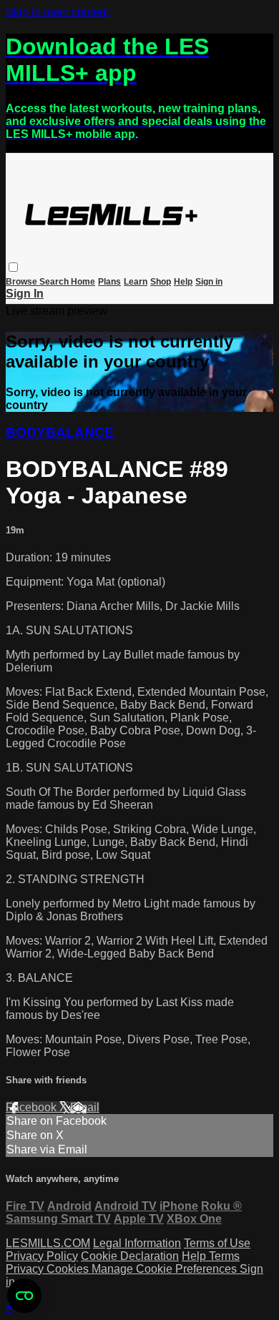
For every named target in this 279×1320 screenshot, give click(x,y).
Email (84, 1107)
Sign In (25, 293)
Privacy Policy (42, 1256)
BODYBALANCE (60, 432)
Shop (160, 282)
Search (55, 282)
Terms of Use (217, 1243)
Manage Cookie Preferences (166, 1269)
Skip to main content (57, 12)
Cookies (69, 1269)
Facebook (32, 1107)
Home (83, 282)
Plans (109, 282)
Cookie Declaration (130, 1256)
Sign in (208, 282)
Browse (22, 282)
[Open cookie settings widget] (24, 1296)
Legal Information (137, 1243)
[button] (13, 267)
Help (183, 282)
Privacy (26, 1269)
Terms (224, 1256)
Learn (135, 282)
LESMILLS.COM (48, 1243)
